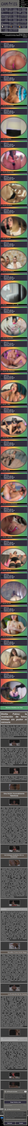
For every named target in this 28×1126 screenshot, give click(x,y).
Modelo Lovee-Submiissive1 (10, 503)
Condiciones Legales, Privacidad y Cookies (15, 1119)
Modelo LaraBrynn (7, 72)
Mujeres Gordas (24, 9)
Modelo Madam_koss (8, 172)
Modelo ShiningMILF (8, 702)
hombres (18, 1049)
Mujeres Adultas (15, 16)
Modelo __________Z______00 (10, 304)
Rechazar (9, 1123)
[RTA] (25, 1105)
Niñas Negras (6, 30)
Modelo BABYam (7, 138)
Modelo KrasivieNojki (8, 105)
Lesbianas (15, 29)
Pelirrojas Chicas (24, 27)
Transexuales (23, 4)
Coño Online (24, 15)
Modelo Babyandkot (8, 337)
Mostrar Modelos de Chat (14, 707)
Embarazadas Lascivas (5, 15)
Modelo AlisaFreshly (8, 636)
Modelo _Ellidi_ (7, 404)
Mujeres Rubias (6, 27)
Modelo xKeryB (7, 238)
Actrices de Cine (13, 34)
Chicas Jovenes (24, 13)
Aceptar (21, 1123)
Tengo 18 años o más (15, 1102)
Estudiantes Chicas (6, 16)
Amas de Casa (6, 9)
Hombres (23, 2)
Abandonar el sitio (8, 1105)
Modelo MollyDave (7, 205)
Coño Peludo (6, 20)
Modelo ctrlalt (6, 470)
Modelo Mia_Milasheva (8, 371)
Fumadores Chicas (15, 23)
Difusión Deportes (15, 13)
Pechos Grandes (24, 20)
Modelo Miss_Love (7, 437)
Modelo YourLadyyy (8, 669)
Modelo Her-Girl (7, 603)
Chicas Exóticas (15, 9)
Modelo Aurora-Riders (8, 271)
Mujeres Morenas (15, 27)
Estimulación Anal (5, 25)
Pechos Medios (15, 20)
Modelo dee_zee (7, 570)
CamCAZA (5, 34)
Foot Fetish (24, 22)
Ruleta (23, 6)
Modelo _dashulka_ (8, 537)
